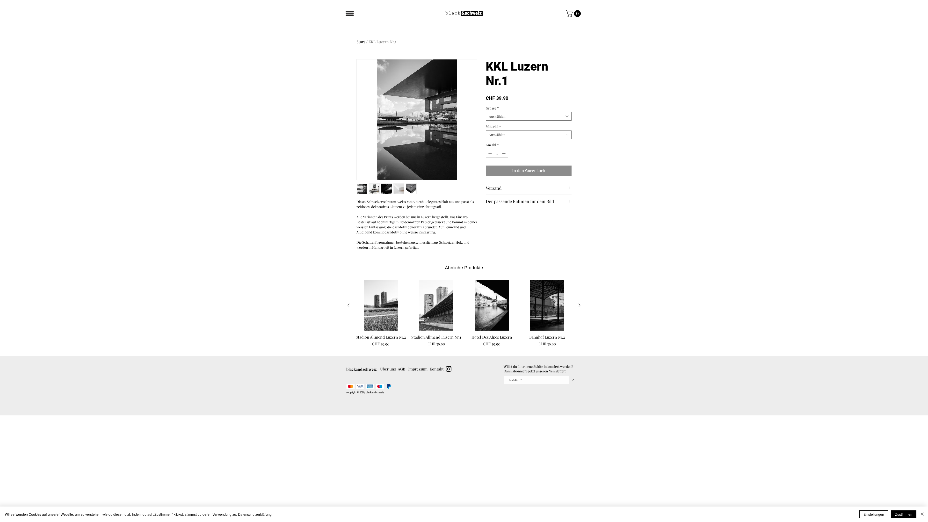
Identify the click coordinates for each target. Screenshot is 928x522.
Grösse (492, 108)
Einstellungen (873, 514)
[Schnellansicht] (380, 305)
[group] (464, 316)
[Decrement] (489, 153)
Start (360, 41)
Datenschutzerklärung (255, 514)
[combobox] (529, 116)
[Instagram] (448, 369)
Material (493, 126)
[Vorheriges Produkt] (348, 305)
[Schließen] (922, 514)
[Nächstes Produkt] (579, 305)
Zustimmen (903, 514)
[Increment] (504, 153)
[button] (350, 13)
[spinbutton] (497, 153)
